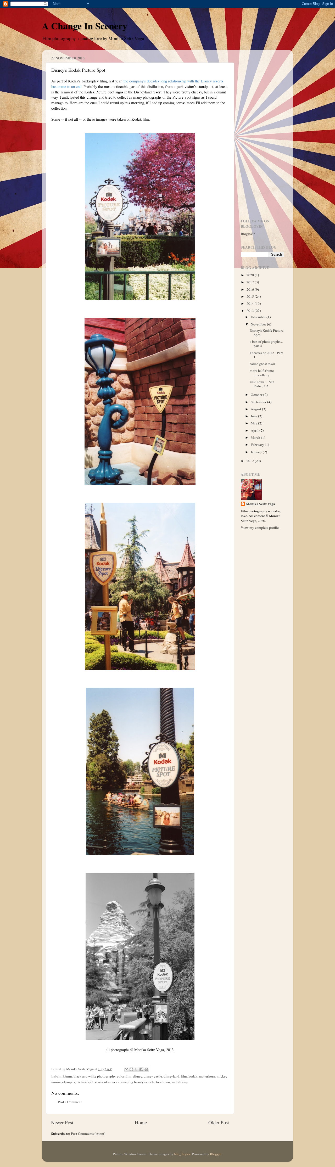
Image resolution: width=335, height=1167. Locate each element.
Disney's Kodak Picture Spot (266, 332)
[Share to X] (136, 1069)
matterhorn (207, 1076)
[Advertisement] (262, 132)
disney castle (153, 1076)
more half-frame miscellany (262, 372)
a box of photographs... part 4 (266, 343)
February (258, 444)
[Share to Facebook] (141, 1069)
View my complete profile (260, 527)
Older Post (218, 1122)
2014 (251, 303)
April (255, 430)
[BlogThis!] (131, 1069)
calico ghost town (262, 363)
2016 (251, 289)
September (259, 402)
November (259, 324)
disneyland (171, 1076)
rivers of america (107, 1082)
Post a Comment (70, 1101)
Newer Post (62, 1122)
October (257, 394)
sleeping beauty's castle (137, 1082)
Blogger (215, 1154)
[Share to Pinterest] (146, 1069)
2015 (251, 296)
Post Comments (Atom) (88, 1133)
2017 (251, 282)
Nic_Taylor (182, 1154)
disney (137, 1076)
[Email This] (126, 1069)
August (256, 409)
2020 (251, 275)
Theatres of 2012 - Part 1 (266, 354)
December (258, 317)
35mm (67, 1076)
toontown (163, 1082)
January (257, 452)
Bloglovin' (248, 233)
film (184, 1076)
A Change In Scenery (84, 25)
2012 (251, 460)
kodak (192, 1076)
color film (124, 1076)
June (254, 416)
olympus (68, 1082)
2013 (251, 310)
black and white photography (94, 1076)
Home (141, 1122)
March (256, 437)
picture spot (84, 1082)
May (254, 423)
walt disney (179, 1082)
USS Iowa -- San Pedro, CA (262, 383)
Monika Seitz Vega (260, 504)
